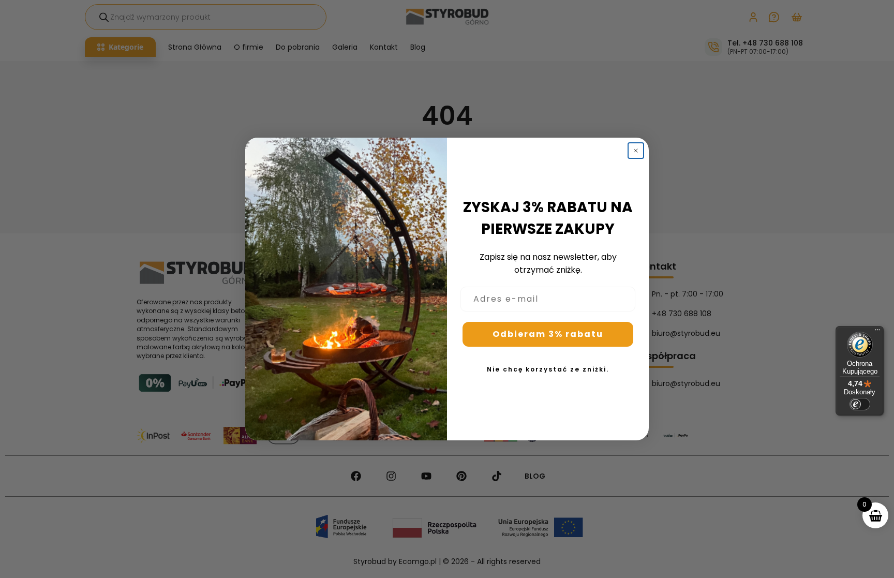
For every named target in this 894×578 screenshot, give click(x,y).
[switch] (860, 404)
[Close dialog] (636, 150)
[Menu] (877, 332)
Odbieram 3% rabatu (548, 334)
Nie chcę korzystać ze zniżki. (548, 369)
